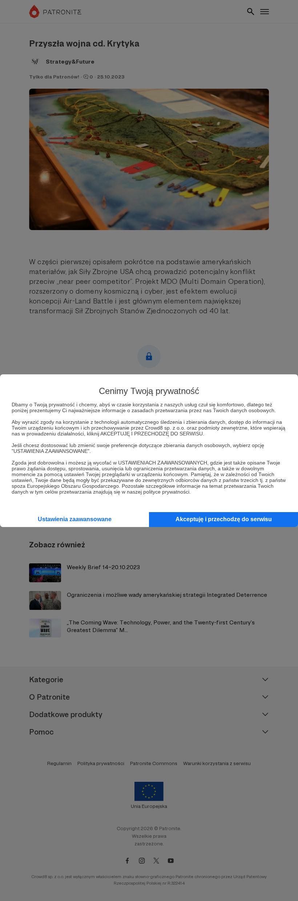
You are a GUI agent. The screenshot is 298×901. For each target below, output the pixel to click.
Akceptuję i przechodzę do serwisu (224, 519)
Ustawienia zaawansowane (75, 519)
